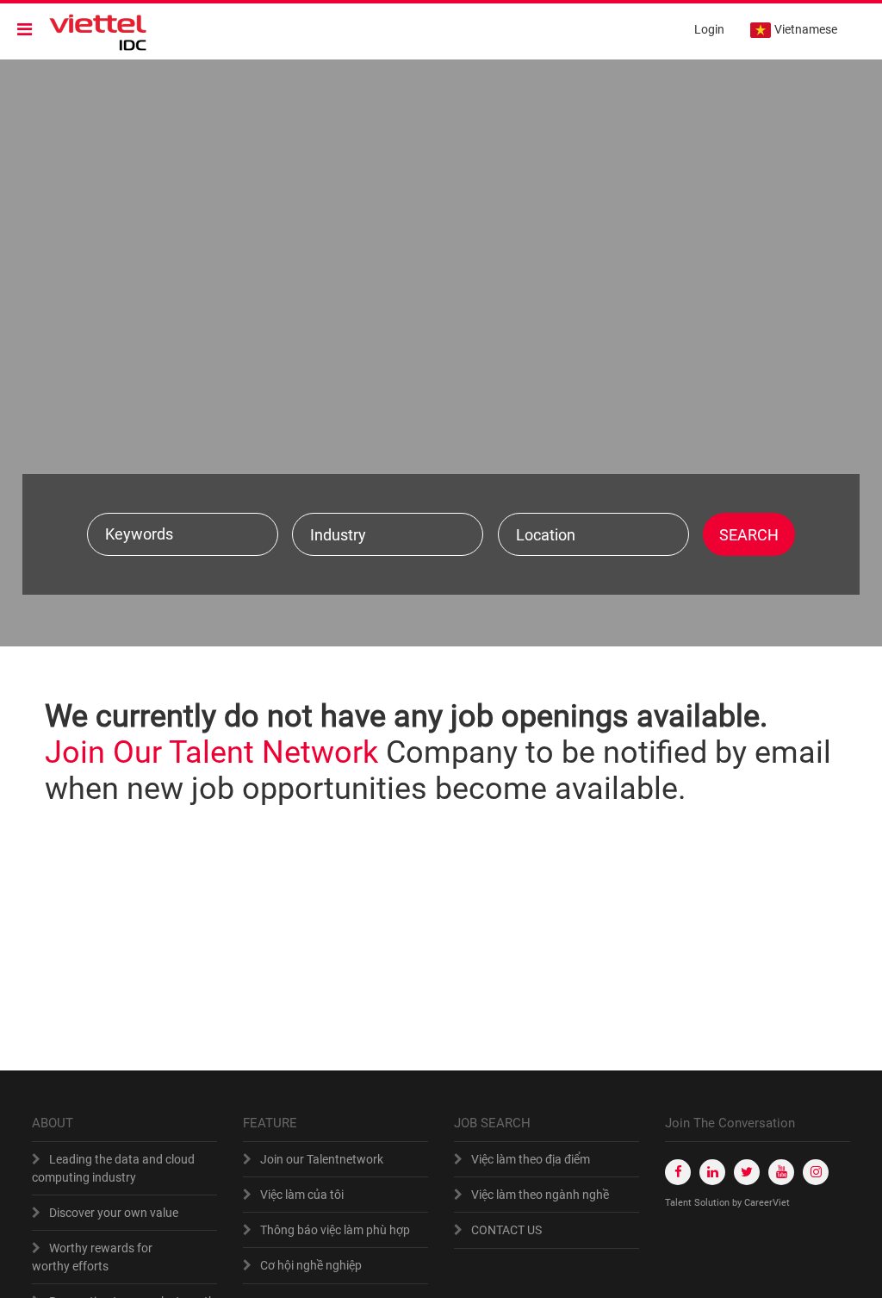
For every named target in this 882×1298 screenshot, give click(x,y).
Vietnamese (805, 29)
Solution (713, 1203)
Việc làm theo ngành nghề (540, 1194)
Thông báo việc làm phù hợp (335, 1230)
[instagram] (816, 1172)
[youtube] (781, 1172)
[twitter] (747, 1172)
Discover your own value (113, 1213)
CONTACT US (506, 1230)
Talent (679, 1203)
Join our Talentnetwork (321, 1159)
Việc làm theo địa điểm (530, 1159)
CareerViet (767, 1203)
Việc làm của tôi (302, 1194)
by (738, 1203)
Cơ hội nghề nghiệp (311, 1265)
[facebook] (678, 1172)
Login (709, 29)
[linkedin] (712, 1172)
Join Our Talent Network (211, 752)
